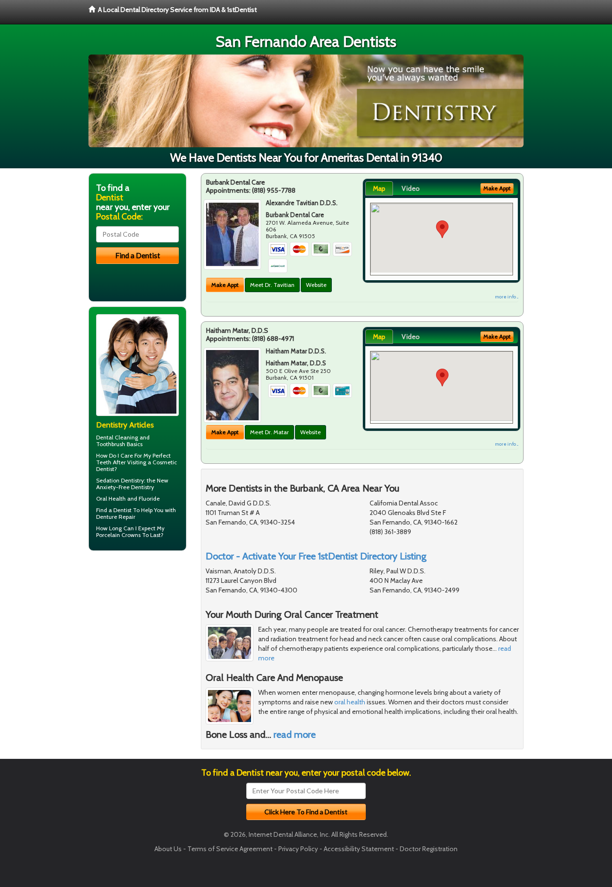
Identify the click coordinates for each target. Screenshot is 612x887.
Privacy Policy (298, 848)
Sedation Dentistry (120, 480)
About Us (168, 848)
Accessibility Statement (359, 848)
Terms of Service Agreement (230, 848)
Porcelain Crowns (118, 534)
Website (316, 284)
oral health (349, 702)
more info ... (506, 297)
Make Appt (225, 284)
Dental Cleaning (117, 437)
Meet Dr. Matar (269, 432)
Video (411, 188)
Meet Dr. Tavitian (272, 284)
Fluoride (149, 498)
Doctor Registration (429, 848)
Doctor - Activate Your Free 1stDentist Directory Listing (316, 556)
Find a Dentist (113, 510)
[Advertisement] (137, 632)
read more (294, 734)
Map (379, 188)
